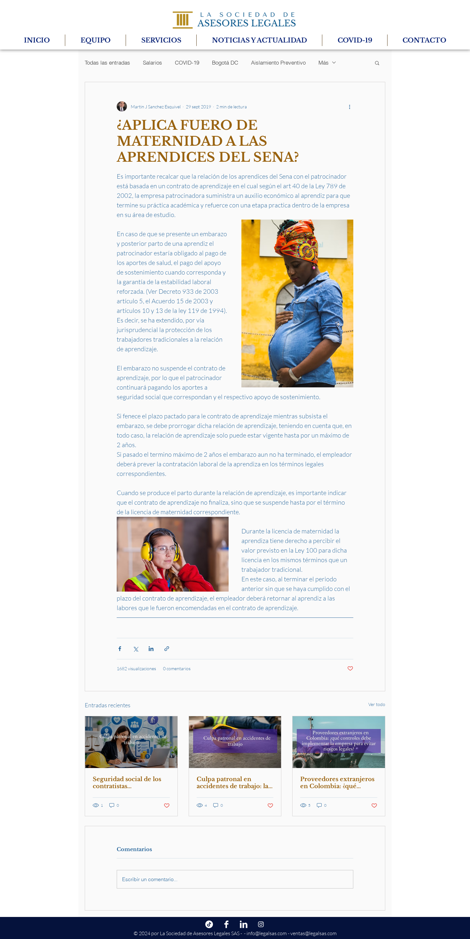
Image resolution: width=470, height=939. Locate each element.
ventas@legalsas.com (313, 933)
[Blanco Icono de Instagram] (261, 924)
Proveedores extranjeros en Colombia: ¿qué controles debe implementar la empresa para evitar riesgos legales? (337, 783)
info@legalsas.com (267, 933)
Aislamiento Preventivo (278, 62)
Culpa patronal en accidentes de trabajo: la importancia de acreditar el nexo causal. (234, 783)
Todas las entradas (107, 62)
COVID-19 (187, 62)
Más (323, 62)
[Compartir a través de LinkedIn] (151, 649)
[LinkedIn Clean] (243, 924)
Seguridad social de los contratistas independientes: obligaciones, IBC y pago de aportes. (130, 783)
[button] (377, 62)
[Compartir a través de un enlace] (167, 649)
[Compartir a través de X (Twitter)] (135, 649)
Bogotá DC (225, 62)
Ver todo (376, 704)
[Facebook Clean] (226, 924)
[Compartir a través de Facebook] (120, 649)
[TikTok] (209, 924)
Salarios (152, 62)
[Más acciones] (349, 106)
